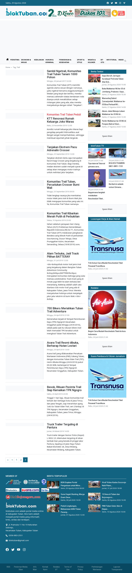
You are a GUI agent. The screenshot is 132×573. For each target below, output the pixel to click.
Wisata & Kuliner (92, 61)
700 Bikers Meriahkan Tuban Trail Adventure (65, 310)
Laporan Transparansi (117, 568)
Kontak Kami (45, 568)
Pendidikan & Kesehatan (65, 61)
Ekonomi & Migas (26, 61)
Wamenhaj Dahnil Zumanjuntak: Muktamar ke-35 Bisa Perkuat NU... (113, 101)
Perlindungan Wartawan (97, 568)
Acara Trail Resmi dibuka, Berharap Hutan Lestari (63, 344)
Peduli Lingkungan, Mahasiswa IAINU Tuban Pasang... (71, 509)
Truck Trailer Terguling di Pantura (62, 426)
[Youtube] (19, 549)
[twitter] (112, 3)
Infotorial (111, 60)
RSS (8, 567)
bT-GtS (102, 61)
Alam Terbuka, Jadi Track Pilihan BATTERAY (63, 255)
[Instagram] (24, 549)
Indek (121, 60)
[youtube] (116, 3)
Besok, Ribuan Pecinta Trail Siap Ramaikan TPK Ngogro (64, 388)
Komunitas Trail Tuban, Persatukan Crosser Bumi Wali (63, 184)
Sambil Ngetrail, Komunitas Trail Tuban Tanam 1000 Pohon (64, 74)
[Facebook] (7, 549)
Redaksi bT (56, 568)
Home (8, 67)
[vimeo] (124, 3)
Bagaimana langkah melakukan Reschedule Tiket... (96, 195)
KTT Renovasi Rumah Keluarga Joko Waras (60, 120)
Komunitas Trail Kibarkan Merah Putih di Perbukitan (63, 215)
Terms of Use (68, 568)
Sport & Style (80, 61)
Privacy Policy (80, 568)
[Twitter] (13, 549)
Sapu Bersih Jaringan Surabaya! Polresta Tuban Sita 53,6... (112, 79)
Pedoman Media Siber (20, 568)
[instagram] (120, 3)
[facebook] (108, 3)
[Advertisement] (66, 38)
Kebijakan (39, 60)
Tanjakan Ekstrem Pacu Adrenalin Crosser (62, 149)
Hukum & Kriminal (50, 61)
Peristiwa (14, 60)
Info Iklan (35, 568)
